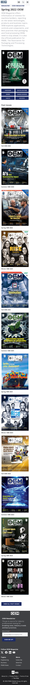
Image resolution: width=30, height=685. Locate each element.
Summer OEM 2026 (7, 187)
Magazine (5, 6)
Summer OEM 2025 (7, 351)
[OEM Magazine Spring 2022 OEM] (15, 68)
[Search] (23, 2)
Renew (8, 94)
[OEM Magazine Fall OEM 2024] (15, 454)
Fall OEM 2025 (6, 310)
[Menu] (27, 2)
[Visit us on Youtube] (14, 652)
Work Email (6, 631)
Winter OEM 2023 (7, 596)
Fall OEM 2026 (6, 146)
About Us (4, 676)
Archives (22, 98)
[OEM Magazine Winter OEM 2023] (15, 576)
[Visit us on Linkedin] (10, 652)
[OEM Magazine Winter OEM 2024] (15, 413)
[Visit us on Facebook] (6, 652)
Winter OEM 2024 (7, 433)
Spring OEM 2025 (7, 392)
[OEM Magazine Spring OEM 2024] (15, 535)
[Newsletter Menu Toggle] (18, 2)
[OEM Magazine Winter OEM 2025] (15, 249)
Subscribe (8, 90)
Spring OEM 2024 (7, 555)
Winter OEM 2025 (7, 269)
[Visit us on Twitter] (2, 652)
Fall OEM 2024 (6, 473)
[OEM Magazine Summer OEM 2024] (15, 494)
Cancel (8, 98)
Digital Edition (22, 90)
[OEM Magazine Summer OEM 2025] (15, 331)
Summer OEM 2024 (7, 514)
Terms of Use (24, 676)
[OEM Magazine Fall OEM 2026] (15, 126)
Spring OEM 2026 (7, 228)
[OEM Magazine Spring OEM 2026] (15, 208)
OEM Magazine (18, 6)
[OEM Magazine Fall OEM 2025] (15, 290)
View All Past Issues (11, 604)
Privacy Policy (14, 676)
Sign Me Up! (8, 639)
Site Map (16, 678)
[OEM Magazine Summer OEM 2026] (15, 167)
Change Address (22, 94)
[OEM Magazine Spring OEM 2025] (15, 372)
